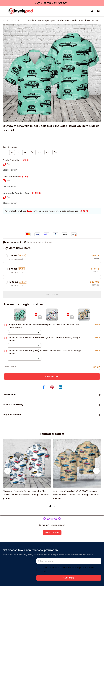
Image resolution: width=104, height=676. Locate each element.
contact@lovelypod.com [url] (20, 600)
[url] (43, 600)
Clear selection (10, 170)
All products (16, 20)
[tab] (50, 506)
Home (5, 20)
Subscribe (69, 577)
